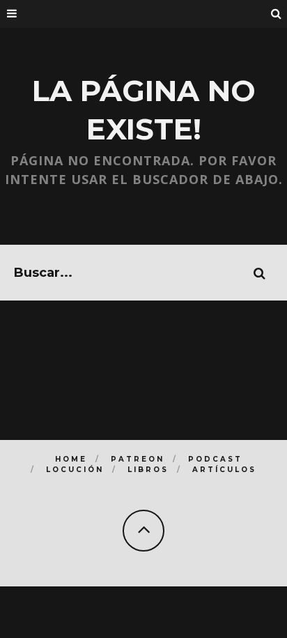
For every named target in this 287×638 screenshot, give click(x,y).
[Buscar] (276, 14)
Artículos (224, 469)
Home (71, 459)
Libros (148, 469)
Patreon (137, 459)
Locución (75, 469)
